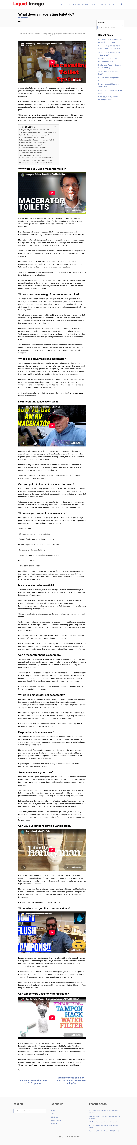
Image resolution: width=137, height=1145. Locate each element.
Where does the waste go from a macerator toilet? (39, 132)
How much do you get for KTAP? (108, 79)
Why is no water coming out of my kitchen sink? (109, 60)
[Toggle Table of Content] (55, 126)
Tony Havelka (24, 17)
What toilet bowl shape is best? (108, 72)
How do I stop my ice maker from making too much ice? (109, 47)
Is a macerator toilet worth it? (31, 145)
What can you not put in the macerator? (35, 142)
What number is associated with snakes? (109, 53)
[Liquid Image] (29, 4)
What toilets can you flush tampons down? (37, 160)
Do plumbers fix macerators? (32, 153)
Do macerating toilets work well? (33, 137)
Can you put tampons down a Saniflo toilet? (37, 158)
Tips (19, 1069)
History (103, 4)
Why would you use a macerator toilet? (35, 130)
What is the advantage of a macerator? (35, 135)
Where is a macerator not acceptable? (34, 150)
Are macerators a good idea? (31, 155)
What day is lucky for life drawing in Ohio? (108, 98)
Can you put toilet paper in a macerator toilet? (37, 140)
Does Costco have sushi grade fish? (110, 92)
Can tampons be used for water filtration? (37, 163)
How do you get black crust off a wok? (109, 85)
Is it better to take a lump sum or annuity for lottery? (110, 41)
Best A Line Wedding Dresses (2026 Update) (109, 66)
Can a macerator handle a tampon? (33, 147)
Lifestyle (113, 4)
